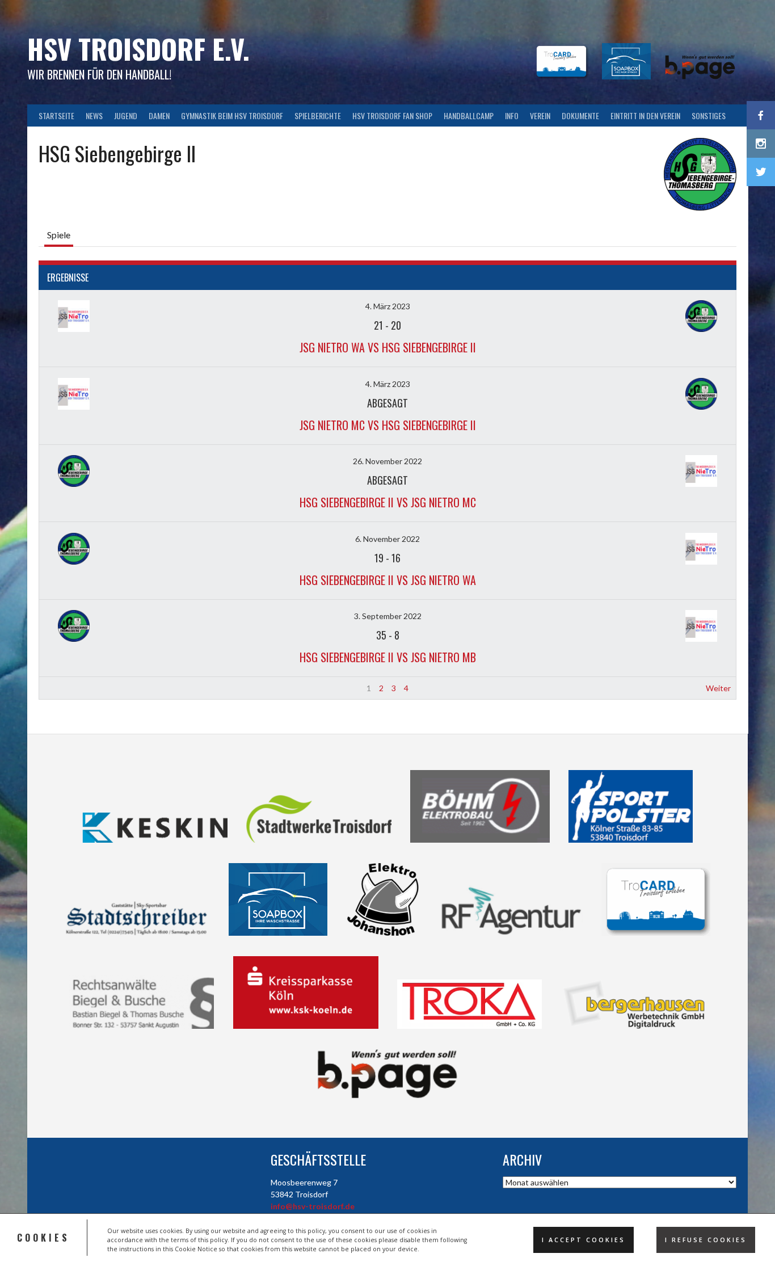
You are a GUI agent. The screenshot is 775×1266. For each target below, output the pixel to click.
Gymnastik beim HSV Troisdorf (232, 115)
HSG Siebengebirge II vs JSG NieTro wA (388, 579)
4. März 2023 (387, 306)
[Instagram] (761, 143)
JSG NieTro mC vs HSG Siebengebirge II (388, 425)
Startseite (56, 115)
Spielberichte (317, 115)
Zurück (56, 688)
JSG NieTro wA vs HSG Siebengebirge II (388, 347)
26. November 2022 (387, 461)
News (94, 115)
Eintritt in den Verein (645, 115)
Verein (540, 115)
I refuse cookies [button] (706, 1240)
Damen (159, 115)
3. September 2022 (388, 616)
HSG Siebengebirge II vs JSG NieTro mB (388, 657)
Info (512, 115)
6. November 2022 (387, 539)
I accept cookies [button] (583, 1240)
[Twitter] (761, 172)
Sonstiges (709, 115)
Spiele (58, 234)
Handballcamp (469, 115)
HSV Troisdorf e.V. (138, 48)
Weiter (718, 688)
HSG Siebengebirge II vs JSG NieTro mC (388, 502)
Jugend (125, 115)
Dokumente (580, 115)
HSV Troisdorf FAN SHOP (392, 115)
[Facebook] (761, 115)
